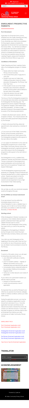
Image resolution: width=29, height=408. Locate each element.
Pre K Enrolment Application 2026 (10, 325)
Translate (14, 359)
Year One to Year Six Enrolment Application (13, 342)
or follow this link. (12, 209)
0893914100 (15, 1)
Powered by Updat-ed (14, 392)
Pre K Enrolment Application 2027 (10, 327)
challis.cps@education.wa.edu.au (15, 3)
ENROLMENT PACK (7, 321)
